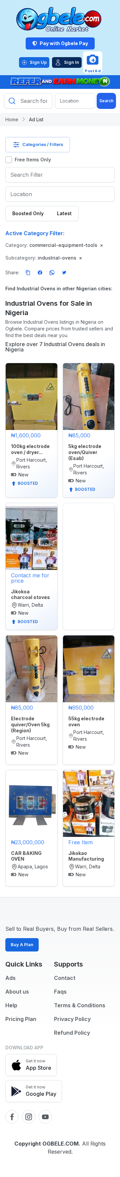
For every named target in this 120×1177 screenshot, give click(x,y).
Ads (10, 978)
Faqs (60, 991)
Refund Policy (72, 1032)
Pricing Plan (20, 1019)
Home (11, 119)
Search (106, 100)
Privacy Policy (72, 1019)
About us (17, 991)
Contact (64, 978)
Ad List (36, 119)
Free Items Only (33, 159)
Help (11, 1005)
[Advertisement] (89, 524)
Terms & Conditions (79, 1005)
